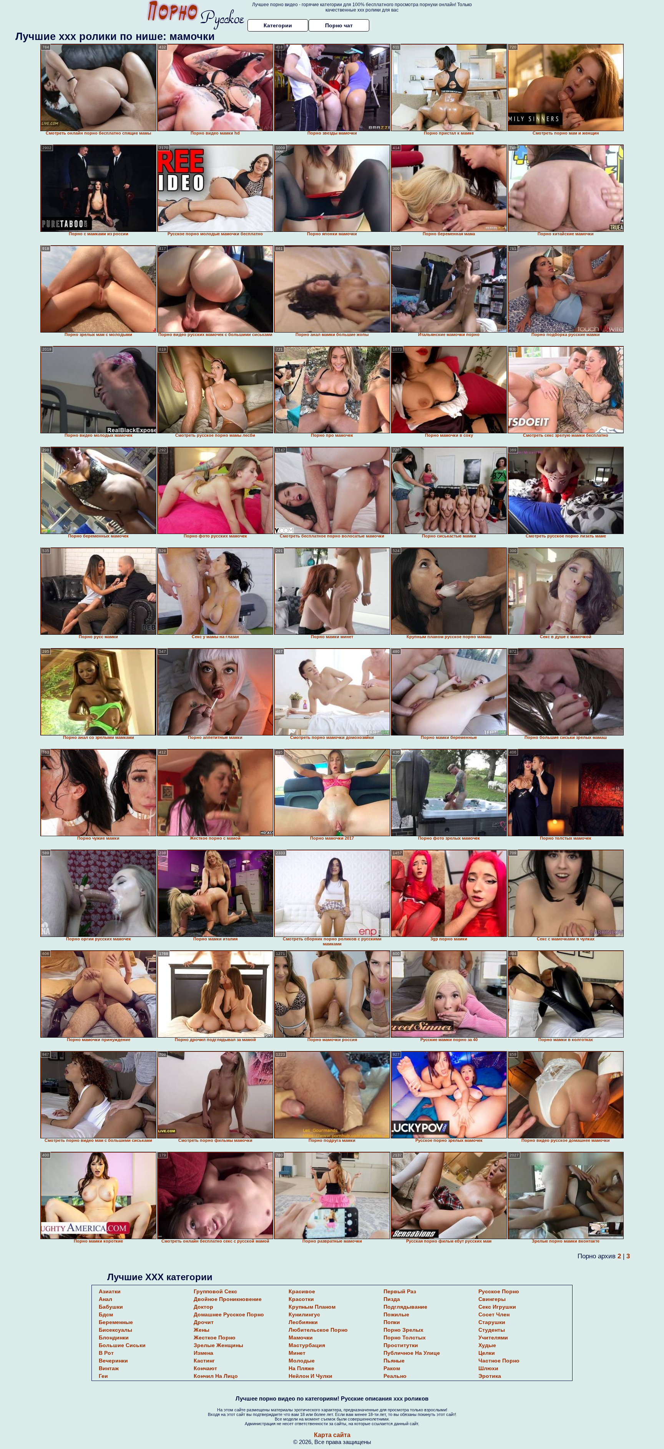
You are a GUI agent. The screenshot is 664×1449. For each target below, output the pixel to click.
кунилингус (304, 1314)
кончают (205, 1368)
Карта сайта (332, 1435)
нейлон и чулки (310, 1376)
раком (391, 1368)
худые (487, 1345)
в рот (106, 1353)
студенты (491, 1330)
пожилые (396, 1314)
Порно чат (339, 25)
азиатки (110, 1291)
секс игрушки (497, 1307)
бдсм (106, 1314)
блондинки (114, 1337)
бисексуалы (115, 1330)
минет (297, 1353)
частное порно (499, 1361)
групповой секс (215, 1291)
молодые (302, 1361)
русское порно (498, 1291)
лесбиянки (303, 1322)
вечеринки (113, 1361)
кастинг (204, 1361)
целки (486, 1353)
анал (105, 1299)
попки (391, 1322)
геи (103, 1376)
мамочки (301, 1337)
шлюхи (488, 1368)
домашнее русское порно (229, 1314)
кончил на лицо (216, 1376)
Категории (278, 25)
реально (395, 1376)
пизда (391, 1299)
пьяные (394, 1361)
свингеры (492, 1299)
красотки (301, 1299)
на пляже (301, 1368)
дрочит (204, 1322)
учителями (493, 1337)
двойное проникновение (228, 1299)
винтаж (109, 1368)
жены (201, 1330)
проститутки (400, 1345)
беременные (116, 1322)
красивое (302, 1291)
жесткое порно (215, 1337)
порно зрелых (403, 1330)
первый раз (399, 1291)
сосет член (494, 1314)
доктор (203, 1307)
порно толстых (404, 1337)
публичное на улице (411, 1353)
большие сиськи (122, 1345)
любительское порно (318, 1330)
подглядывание (405, 1307)
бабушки (111, 1307)
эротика (489, 1376)
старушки (491, 1322)
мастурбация (307, 1345)
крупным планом (312, 1307)
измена (203, 1353)
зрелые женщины (218, 1345)
